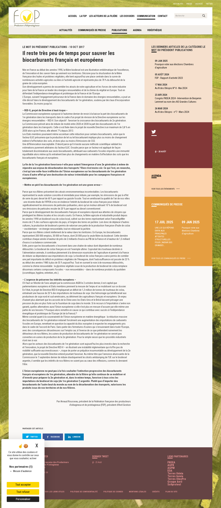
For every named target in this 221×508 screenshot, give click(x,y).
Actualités (178, 4)
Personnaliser (23, 499)
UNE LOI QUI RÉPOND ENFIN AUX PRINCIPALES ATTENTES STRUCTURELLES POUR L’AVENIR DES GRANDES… (164, 236)
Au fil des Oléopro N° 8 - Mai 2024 (171, 88)
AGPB (170, 465)
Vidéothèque (154, 30)
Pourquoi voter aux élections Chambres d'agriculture (174, 66)
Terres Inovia (175, 476)
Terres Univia (175, 473)
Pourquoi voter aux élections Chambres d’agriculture (190, 230)
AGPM (171, 468)
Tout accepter (23, 484)
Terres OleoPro (176, 479)
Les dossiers (127, 16)
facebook (55, 437)
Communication (146, 16)
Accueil (72, 16)
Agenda (199, 4)
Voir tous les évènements (163, 189)
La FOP (83, 16)
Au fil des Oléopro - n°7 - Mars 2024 (172, 112)
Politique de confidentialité (84, 492)
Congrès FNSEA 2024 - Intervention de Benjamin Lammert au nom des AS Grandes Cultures (178, 100)
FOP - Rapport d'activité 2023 (169, 78)
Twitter (209, 4)
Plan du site (171, 492)
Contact (162, 16)
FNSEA (171, 462)
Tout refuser (23, 492)
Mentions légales (137, 492)
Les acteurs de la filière (103, 16)
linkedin (76, 437)
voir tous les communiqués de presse (168, 258)
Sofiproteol (174, 484)
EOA (169, 470)
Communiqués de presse (92, 30)
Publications (119, 30)
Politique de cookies (113, 492)
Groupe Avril (174, 481)
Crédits (156, 492)
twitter (34, 437)
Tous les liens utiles (54, 492)
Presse (189, 4)
